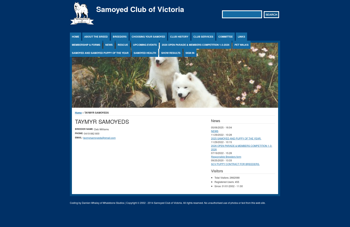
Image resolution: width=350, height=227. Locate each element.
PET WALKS (242, 45)
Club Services (203, 36)
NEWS (214, 131)
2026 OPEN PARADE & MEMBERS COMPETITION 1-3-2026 (195, 45)
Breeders (120, 36)
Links (241, 36)
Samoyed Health (145, 53)
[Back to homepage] (82, 23)
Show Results (170, 53)
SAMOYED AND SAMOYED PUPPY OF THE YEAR (100, 53)
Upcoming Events (145, 45)
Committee (225, 36)
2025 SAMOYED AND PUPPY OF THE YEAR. (236, 138)
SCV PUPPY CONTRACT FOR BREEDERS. (235, 164)
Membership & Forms (86, 45)
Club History (179, 36)
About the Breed (96, 36)
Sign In (190, 53)
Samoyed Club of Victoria (140, 9)
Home (75, 36)
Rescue (123, 45)
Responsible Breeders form (226, 156)
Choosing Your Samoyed (148, 36)
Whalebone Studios (113, 202)
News (109, 45)
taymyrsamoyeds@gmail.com (99, 137)
